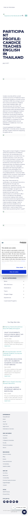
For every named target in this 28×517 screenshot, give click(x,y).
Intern (4, 419)
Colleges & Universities (8, 440)
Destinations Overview (8, 428)
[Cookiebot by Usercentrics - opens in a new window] (20, 243)
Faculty (4, 442)
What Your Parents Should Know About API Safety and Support (13, 334)
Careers (5, 485)
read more (7, 346)
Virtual (4, 421)
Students (5, 438)
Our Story (5, 473)
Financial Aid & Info (7, 461)
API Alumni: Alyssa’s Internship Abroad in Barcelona (12, 389)
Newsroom (5, 475)
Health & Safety (6, 466)
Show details (19, 267)
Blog (4, 456)
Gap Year (5, 424)
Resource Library (7, 454)
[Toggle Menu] (26, 15)
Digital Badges (6, 482)
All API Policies (6, 491)
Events (4, 459)
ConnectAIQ (6, 477)
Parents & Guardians (8, 445)
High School (6, 426)
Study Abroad (6, 416)
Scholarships (6, 464)
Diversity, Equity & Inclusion (9, 480)
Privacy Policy (6, 494)
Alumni (4, 447)
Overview (5, 435)
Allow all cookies (14, 272)
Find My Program (9, 7)
